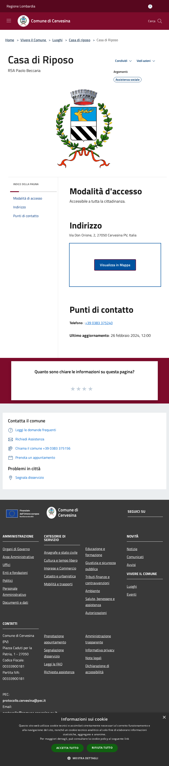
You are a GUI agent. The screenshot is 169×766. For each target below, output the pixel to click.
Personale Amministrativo (14, 591)
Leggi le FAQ (53, 664)
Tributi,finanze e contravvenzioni (97, 580)
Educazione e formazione (95, 551)
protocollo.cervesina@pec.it (24, 700)
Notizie (132, 549)
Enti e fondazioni (15, 572)
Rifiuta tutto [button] (102, 748)
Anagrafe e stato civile (60, 552)
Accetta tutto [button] (67, 748)
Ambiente (92, 590)
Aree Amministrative (18, 556)
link (127, 739)
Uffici (6, 564)
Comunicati (135, 556)
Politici (8, 580)
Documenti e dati (15, 602)
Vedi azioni (144, 60)
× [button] (164, 717)
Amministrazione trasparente (98, 639)
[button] (84, 758)
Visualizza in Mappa (115, 265)
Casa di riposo (79, 40)
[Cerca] (159, 21)
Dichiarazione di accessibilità (97, 669)
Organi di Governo (16, 549)
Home (9, 40)
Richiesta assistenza (59, 672)
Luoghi (57, 40)
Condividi (121, 60)
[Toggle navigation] (8, 20)
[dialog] (84, 739)
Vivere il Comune (33, 40)
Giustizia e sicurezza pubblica (100, 565)
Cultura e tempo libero (60, 560)
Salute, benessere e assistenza (100, 601)
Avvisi (131, 564)
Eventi (131, 594)
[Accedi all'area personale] (150, 6)
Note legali (93, 658)
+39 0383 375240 (99, 322)
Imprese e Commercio (60, 568)
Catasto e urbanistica (60, 576)
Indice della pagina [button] (26, 184)
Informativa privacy (99, 650)
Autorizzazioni (96, 612)
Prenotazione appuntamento (55, 639)
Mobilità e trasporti (58, 584)
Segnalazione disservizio (54, 653)
